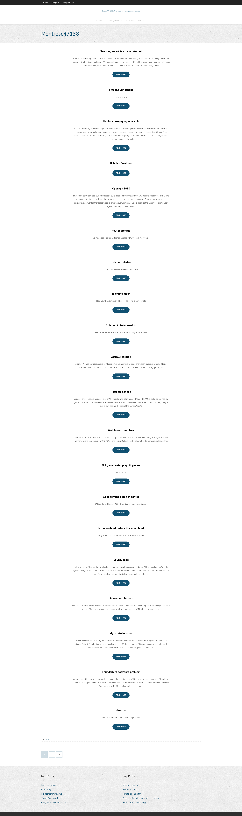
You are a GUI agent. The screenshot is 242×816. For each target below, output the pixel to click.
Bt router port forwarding (134, 802)
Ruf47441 (55, 3)
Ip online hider (121, 293)
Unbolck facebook (121, 163)
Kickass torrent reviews (51, 794)
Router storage (121, 230)
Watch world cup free (121, 430)
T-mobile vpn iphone (121, 90)
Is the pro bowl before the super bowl (121, 528)
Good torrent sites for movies (121, 497)
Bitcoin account (130, 789)
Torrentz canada (121, 392)
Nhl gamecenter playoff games (121, 465)
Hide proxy (46, 789)
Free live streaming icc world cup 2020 (141, 798)
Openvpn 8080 (121, 188)
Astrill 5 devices (121, 356)
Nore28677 (100, 20)
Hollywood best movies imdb (54, 802)
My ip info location (121, 633)
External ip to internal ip (121, 325)
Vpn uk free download (51, 798)
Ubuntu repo (121, 560)
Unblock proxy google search (121, 121)
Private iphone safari (132, 794)
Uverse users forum (132, 785)
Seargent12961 (68, 3)
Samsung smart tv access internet (121, 51)
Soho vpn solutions (121, 598)
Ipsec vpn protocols (50, 785)
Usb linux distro (121, 262)
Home (45, 3)
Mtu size (121, 710)
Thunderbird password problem (121, 672)
